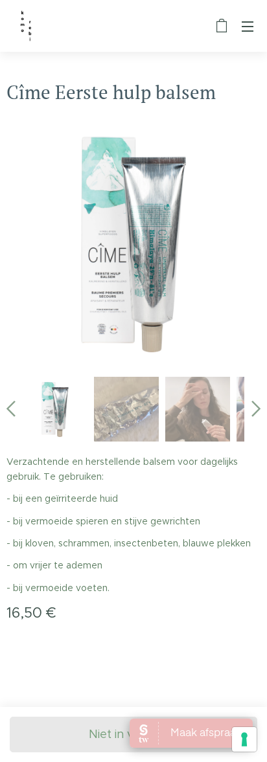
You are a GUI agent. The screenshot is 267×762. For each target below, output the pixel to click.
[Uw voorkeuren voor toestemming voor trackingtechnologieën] (244, 739)
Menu (248, 26)
